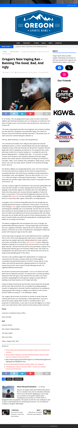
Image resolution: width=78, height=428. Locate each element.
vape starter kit (32, 242)
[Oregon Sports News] (39, 40)
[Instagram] (64, 74)
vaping (9, 379)
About (44, 43)
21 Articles (42, 387)
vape (14, 207)
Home (18, 43)
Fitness (36, 43)
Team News (26, 43)
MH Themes (54, 426)
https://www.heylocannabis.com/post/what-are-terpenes (25, 364)
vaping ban (18, 379)
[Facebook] (59, 67)
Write (50, 43)
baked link (14, 196)
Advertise (58, 43)
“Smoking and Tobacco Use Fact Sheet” (19, 367)
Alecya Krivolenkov (21, 72)
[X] (69, 67)
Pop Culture (33, 72)
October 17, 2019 (9, 72)
